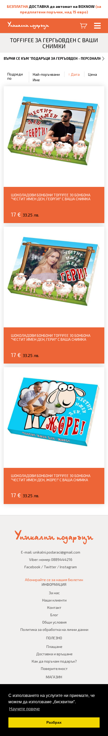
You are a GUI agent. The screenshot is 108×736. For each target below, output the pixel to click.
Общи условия (54, 622)
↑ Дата (74, 74)
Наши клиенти (54, 600)
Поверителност (54, 668)
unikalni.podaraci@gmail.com (56, 552)
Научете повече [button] (24, 709)
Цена (92, 74)
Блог (54, 615)
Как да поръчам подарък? (54, 661)
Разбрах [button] (54, 722)
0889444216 (61, 559)
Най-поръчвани (46, 74)
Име (36, 80)
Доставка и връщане (54, 654)
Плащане (54, 646)
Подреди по (15, 76)
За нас (54, 593)
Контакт (54, 607)
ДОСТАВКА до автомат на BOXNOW (62, 6)
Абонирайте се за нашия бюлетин (54, 579)
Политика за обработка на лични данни (54, 629)
